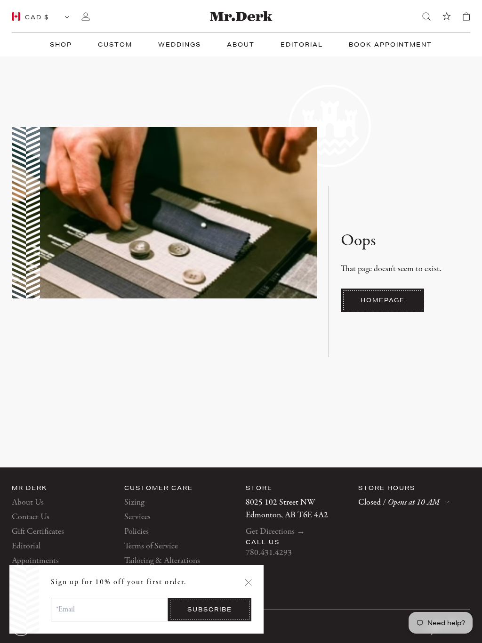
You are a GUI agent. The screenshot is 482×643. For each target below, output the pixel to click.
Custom (115, 44)
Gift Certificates (38, 532)
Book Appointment (390, 44)
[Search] (426, 16)
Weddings (179, 44)
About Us (28, 502)
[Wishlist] (446, 16)
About (241, 44)
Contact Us (30, 517)
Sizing (134, 502)
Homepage (383, 300)
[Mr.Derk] (241, 16)
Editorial (302, 44)
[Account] (85, 16)
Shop (61, 44)
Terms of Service (151, 546)
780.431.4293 (269, 553)
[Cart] (466, 16)
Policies (136, 532)
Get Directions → (275, 532)
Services (137, 517)
